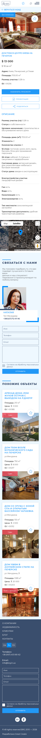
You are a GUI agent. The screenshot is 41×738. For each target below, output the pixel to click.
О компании (9, 623)
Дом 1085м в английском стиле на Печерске (19, 567)
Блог (5, 635)
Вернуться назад (12, 10)
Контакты (7, 639)
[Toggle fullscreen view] (37, 223)
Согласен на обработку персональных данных (23, 366)
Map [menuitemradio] (6, 223)
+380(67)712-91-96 (11, 319)
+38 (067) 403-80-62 (11, 655)
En (13, 645)
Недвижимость (10, 627)
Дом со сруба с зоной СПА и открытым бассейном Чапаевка (19, 508)
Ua (4, 645)
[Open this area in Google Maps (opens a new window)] (4, 249)
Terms (38, 250)
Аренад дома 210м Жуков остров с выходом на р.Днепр (18, 395)
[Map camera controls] (37, 237)
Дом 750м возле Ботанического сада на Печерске (19, 450)
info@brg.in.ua (8, 663)
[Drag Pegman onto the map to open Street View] (37, 246)
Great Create (21, 734)
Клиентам (7, 631)
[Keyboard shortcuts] (16, 250)
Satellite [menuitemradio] (16, 223)
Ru (9, 645)
